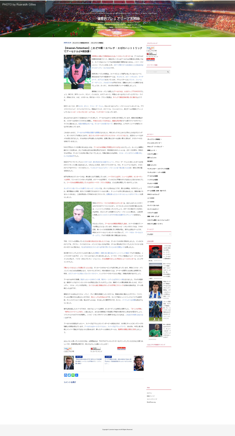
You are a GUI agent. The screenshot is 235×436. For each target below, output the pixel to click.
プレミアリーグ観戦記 (97, 43)
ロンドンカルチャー (153, 209)
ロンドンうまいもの (153, 205)
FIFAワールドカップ (153, 194)
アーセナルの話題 (152, 176)
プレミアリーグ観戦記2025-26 (81, 43)
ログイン (149, 393)
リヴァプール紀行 (152, 212)
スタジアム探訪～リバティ (155, 223)
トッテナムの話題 (152, 179)
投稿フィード (151, 396)
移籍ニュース (151, 150)
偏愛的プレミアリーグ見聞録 (118, 18)
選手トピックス (151, 157)
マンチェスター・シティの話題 (156, 172)
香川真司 (150, 161)
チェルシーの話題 (152, 183)
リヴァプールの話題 (153, 187)
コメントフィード (152, 399)
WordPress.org (151, 402)
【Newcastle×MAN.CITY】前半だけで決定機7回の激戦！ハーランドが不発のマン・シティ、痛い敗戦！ (88, 360)
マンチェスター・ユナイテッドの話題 (158, 168)
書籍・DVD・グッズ (153, 216)
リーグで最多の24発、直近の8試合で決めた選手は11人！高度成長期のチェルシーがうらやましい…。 (118, 360)
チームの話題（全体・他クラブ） (157, 190)
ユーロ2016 (150, 201)
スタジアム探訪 (151, 154)
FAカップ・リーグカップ (154, 146)
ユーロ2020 (150, 198)
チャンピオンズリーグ (153, 143)
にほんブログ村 (69, 351)
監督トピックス (151, 165)
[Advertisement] (158, 103)
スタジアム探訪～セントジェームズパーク (158, 220)
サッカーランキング (96, 351)
